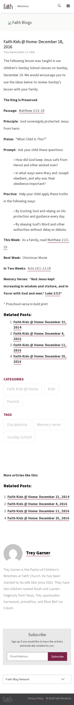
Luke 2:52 (52, 293)
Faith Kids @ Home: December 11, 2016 (40, 348)
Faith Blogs (21, 23)
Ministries (23, 6)
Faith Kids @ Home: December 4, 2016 (39, 336)
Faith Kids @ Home (22, 389)
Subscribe (57, 656)
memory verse (49, 425)
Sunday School (19, 437)
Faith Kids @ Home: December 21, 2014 (40, 325)
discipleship (17, 425)
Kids (51, 389)
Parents (13, 401)
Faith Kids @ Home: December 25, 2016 (40, 359)
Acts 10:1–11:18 (39, 268)
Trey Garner (11, 52)
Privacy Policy (35, 698)
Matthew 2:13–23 (31, 110)
